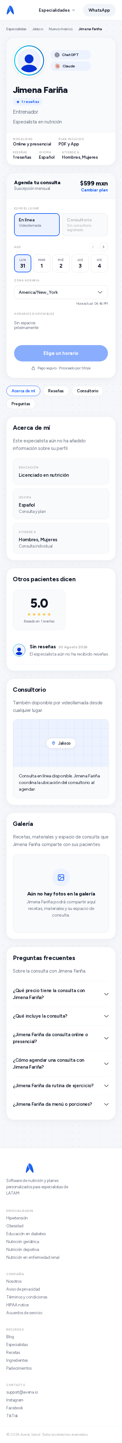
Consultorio (87, 391)
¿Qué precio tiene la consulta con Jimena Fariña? (49, 994)
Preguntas (21, 403)
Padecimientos (19, 1368)
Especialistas (16, 29)
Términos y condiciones (26, 1297)
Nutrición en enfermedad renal (32, 1257)
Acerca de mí (23, 391)
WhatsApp (99, 10)
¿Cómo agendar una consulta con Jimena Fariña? (48, 1063)
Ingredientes (17, 1360)
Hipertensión (17, 1218)
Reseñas (56, 391)
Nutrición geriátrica (22, 1241)
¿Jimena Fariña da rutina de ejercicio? (53, 1085)
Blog (10, 1336)
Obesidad (14, 1226)
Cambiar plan (94, 190)
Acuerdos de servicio (24, 1312)
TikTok (12, 1415)
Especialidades (54, 10)
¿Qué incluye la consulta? (40, 1016)
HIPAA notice (17, 1305)
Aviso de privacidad (23, 1289)
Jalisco (37, 29)
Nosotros (13, 1281)
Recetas (13, 1352)
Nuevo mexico (61, 29)
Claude (69, 66)
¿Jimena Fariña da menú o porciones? (52, 1104)
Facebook (14, 1408)
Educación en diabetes (25, 1233)
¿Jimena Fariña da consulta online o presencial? (50, 1038)
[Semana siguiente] (103, 246)
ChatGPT (70, 55)
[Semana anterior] (93, 246)
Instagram (14, 1400)
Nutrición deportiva (22, 1249)
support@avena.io (22, 1392)
